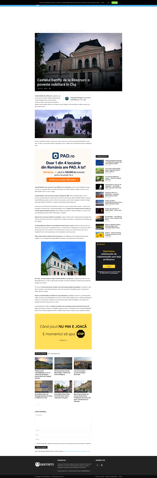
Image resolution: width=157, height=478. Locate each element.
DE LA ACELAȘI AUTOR (54, 353)
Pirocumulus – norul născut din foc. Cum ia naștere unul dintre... (113, 218)
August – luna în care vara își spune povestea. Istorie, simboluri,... (113, 234)
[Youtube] (101, 465)
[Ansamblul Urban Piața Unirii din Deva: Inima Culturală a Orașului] (63, 386)
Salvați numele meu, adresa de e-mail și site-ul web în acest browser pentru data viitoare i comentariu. (64, 443)
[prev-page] (36, 405)
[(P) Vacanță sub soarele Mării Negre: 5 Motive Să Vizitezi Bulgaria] (63, 363)
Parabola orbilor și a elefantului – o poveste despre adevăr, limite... (112, 194)
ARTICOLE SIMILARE (41, 353)
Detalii (108, 2)
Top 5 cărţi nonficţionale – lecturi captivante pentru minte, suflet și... (113, 170)
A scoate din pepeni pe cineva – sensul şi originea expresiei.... (113, 178)
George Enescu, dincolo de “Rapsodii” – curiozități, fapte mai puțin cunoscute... (113, 186)
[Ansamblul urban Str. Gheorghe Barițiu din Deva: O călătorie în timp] (44, 386)
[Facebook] (97, 465)
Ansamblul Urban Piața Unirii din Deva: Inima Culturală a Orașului (62, 396)
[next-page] (38, 405)
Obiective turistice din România (52, 31)
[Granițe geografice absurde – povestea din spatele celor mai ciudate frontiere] (100, 163)
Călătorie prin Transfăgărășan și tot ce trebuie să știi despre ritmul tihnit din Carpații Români (43, 374)
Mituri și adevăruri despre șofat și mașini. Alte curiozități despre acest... (113, 226)
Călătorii (41, 31)
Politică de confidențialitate (111, 476)
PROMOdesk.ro (86, 471)
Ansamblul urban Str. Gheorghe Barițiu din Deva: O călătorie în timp (44, 396)
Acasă (36, 31)
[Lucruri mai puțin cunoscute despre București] (83, 363)
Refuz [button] (102, 2)
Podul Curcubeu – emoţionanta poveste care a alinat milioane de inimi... (113, 202)
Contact (120, 476)
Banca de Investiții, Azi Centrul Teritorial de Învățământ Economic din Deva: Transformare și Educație (82, 397)
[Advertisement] (78, 19)
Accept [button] (115, 2)
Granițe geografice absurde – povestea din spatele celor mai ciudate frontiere (113, 162)
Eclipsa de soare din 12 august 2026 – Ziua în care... (113, 209)
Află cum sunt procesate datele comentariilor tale (77, 451)
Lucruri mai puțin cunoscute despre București (79, 372)
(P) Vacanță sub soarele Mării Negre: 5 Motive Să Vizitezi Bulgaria (62, 372)
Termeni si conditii (99, 476)
